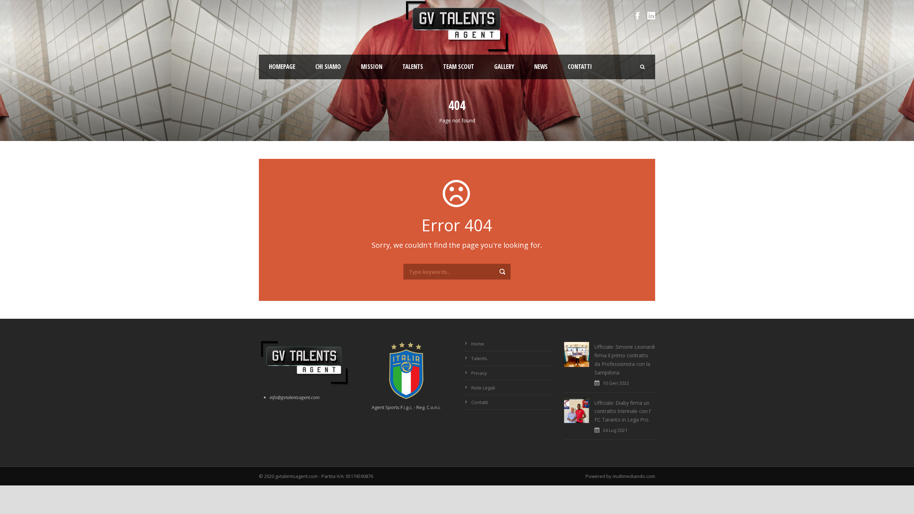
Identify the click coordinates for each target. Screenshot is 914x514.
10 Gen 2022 (616, 383)
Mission (371, 66)
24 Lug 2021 (615, 430)
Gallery (504, 66)
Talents (412, 66)
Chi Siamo (328, 66)
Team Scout (458, 66)
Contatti (580, 66)
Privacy (479, 373)
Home (477, 344)
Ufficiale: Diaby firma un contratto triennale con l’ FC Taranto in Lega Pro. (622, 411)
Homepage (282, 66)
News (541, 66)
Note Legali (483, 387)
